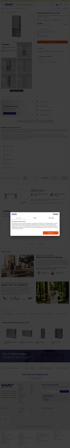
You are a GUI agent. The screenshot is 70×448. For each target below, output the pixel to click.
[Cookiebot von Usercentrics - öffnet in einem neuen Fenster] (53, 214)
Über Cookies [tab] (51, 217)
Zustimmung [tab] (18, 217)
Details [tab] (35, 217)
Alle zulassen (50, 232)
